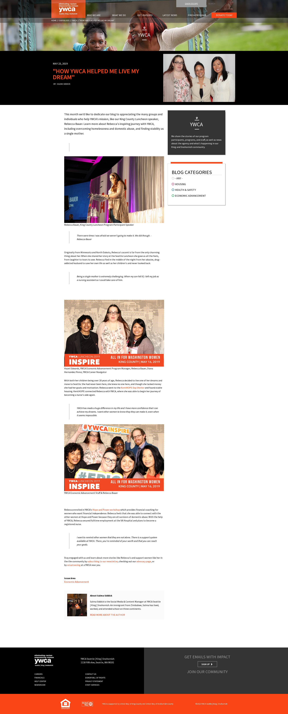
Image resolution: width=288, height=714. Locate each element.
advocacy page (143, 561)
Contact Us (90, 674)
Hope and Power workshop (106, 509)
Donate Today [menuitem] (224, 15)
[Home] (68, 8)
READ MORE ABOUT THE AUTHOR (107, 614)
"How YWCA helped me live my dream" (96, 20)
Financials (39, 677)
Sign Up (205, 664)
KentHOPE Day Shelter (132, 387)
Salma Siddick (63, 84)
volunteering (73, 564)
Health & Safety (185, 190)
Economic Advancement (76, 581)
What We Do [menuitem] (119, 15)
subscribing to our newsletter (102, 561)
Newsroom (39, 685)
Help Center (40, 681)
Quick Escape (191, 3)
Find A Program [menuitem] (197, 15)
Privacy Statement (94, 681)
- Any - (179, 178)
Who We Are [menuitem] (94, 15)
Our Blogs (64, 20)
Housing (180, 184)
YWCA (74, 20)
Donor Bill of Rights (95, 677)
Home (54, 20)
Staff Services (92, 685)
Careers (38, 674)
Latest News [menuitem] (170, 15)
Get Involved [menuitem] (145, 15)
